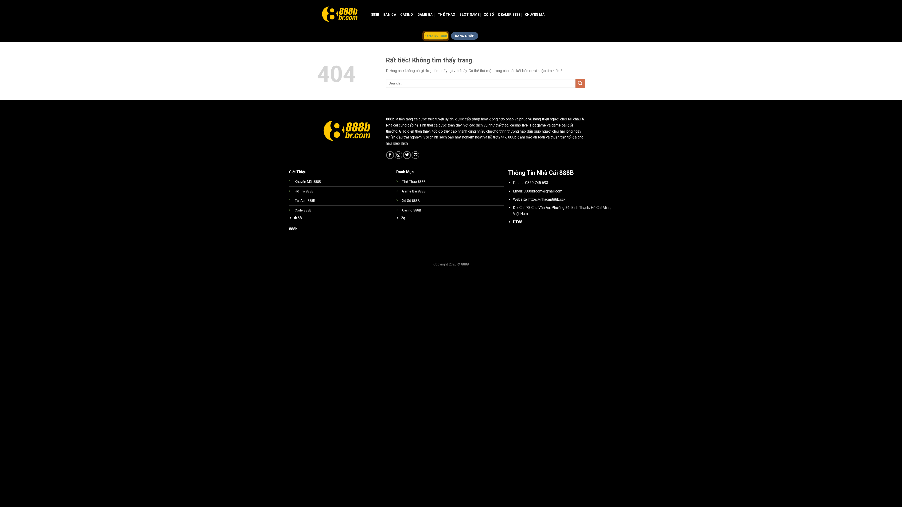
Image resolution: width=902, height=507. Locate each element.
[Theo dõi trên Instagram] (398, 155)
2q (403, 218)
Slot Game (469, 15)
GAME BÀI (425, 15)
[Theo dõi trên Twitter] (407, 155)
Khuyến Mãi (535, 15)
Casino (406, 15)
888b (375, 15)
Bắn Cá (389, 15)
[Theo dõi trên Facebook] (390, 155)
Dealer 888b (509, 15)
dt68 (298, 218)
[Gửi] (580, 83)
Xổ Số (489, 15)
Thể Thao (446, 15)
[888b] (340, 14)
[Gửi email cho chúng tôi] (415, 155)
